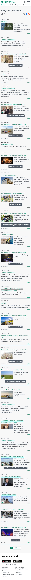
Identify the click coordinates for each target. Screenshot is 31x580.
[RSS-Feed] (29, 14)
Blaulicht (10, 4)
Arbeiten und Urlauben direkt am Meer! (16, 468)
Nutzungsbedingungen (21, 569)
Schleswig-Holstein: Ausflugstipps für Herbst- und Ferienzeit (15, 225)
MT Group (3, 21)
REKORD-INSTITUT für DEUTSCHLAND (12, 509)
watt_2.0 (3, 303)
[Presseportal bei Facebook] (10, 564)
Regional (17, 4)
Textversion (18, 572)
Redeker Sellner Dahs (7, 144)
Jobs (16, 570)
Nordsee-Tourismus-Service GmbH (10, 390)
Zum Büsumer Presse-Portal (15, 115)
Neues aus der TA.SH (15, 65)
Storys (3, 4)
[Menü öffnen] (28, 2)
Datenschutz (5, 572)
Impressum (5, 567)
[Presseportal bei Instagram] (14, 564)
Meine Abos (26, 4)
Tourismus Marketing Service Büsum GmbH (12, 104)
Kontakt (4, 569)
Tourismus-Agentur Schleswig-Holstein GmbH (13, 54)
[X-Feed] (24, 14)
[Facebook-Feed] (26, 14)
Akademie (4, 570)
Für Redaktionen (19, 567)
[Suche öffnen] (25, 2)
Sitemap (4, 576)
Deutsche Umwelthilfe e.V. (8, 39)
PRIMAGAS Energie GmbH (8, 175)
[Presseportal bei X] (12, 564)
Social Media (18, 574)
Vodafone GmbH (5, 74)
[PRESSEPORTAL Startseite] (8, 2)
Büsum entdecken (15, 204)
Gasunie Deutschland (7, 234)
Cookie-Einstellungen (8, 574)
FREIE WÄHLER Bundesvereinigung (11, 476)
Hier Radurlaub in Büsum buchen (15, 381)
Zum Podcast (15, 540)
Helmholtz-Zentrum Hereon (8, 494)
